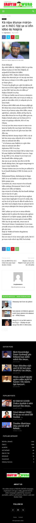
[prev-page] (3, 330)
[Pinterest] (13, 37)
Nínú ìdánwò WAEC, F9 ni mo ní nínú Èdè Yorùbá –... (23, 414)
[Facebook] (4, 37)
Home (3, 16)
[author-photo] (18, 281)
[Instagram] (18, 510)
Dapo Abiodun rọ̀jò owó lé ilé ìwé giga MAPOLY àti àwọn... (22, 368)
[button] (3, 11)
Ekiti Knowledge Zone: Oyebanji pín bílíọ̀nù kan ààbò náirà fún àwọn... (22, 356)
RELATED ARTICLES (9, 296)
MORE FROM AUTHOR (23, 296)
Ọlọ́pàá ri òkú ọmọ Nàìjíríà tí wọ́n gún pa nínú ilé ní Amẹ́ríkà (26, 263)
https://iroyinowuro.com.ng (18, 287)
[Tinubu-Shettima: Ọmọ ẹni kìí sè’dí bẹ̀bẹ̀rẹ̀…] (7, 425)
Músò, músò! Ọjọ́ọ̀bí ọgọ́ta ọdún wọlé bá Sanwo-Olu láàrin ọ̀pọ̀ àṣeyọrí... (22, 380)
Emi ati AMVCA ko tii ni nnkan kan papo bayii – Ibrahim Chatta (9, 263)
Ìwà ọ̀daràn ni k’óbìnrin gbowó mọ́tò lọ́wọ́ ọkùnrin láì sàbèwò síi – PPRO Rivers (23, 313)
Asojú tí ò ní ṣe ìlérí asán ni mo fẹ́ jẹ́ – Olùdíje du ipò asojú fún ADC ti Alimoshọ (22, 322)
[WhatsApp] (17, 37)
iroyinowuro (7, 32)
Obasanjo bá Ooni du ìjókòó (22, 302)
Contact (21, 517)
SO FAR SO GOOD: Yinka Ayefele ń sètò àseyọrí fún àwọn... (23, 403)
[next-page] (6, 330)
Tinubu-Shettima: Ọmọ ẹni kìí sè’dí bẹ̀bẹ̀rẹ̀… (22, 426)
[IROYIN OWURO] (18, 4)
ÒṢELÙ (9, 16)
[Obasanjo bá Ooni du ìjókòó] (7, 304)
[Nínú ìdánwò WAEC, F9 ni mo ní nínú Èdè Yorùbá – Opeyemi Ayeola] (7, 414)
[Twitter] (8, 37)
